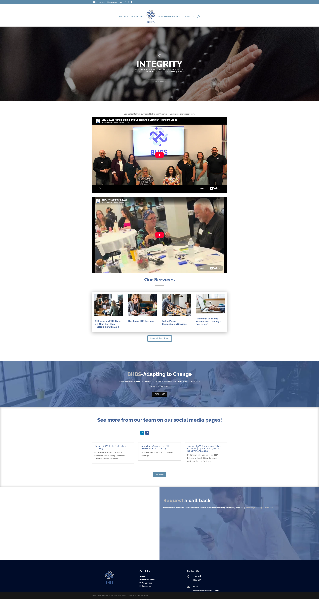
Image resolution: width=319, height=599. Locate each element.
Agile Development (142, 595)
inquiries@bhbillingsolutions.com (259, 508)
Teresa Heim (102, 452)
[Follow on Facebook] (147, 433)
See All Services (159, 338)
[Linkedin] (132, 2)
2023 (122, 452)
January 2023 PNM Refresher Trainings (110, 447)
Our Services (137, 16)
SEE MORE (159, 474)
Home (144, 577)
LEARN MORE (159, 394)
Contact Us (189, 16)
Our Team (123, 16)
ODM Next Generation (168, 16)
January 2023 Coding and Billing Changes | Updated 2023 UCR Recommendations (204, 448)
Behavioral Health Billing (104, 456)
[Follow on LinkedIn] (142, 433)
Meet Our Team (148, 580)
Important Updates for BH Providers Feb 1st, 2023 (155, 447)
